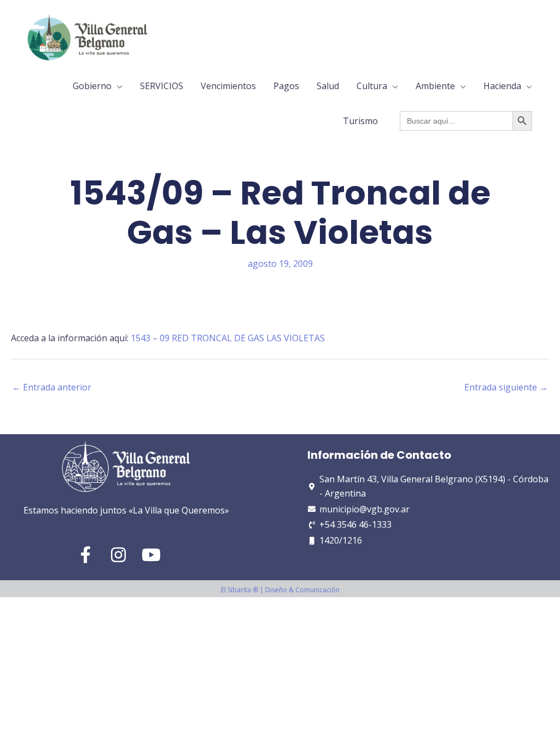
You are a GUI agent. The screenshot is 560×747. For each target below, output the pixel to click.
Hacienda (502, 86)
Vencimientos (228, 86)
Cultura (372, 86)
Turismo (360, 121)
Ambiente (435, 86)
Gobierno (92, 86)
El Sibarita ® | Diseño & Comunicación (280, 589)
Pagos (286, 86)
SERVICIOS (161, 86)
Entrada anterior (51, 387)
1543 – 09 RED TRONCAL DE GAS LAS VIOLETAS (228, 338)
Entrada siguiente (506, 387)
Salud (328, 86)
